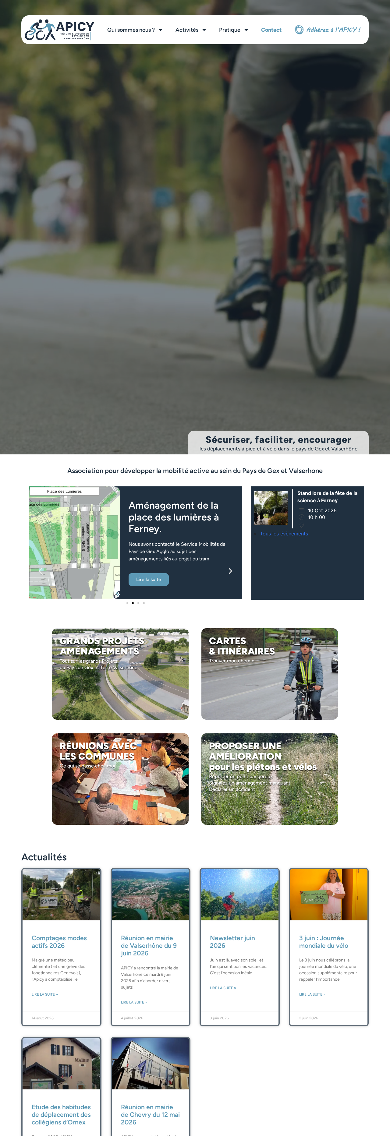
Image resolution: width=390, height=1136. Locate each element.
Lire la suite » (45, 994)
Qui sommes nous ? (131, 30)
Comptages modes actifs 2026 (59, 941)
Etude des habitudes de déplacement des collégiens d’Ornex (61, 1114)
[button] (40, 571)
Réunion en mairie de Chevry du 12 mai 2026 (150, 1114)
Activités (187, 30)
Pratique (229, 30)
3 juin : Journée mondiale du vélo (323, 941)
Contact (271, 30)
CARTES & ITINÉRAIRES (242, 646)
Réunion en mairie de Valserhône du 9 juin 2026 (149, 945)
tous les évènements (284, 534)
